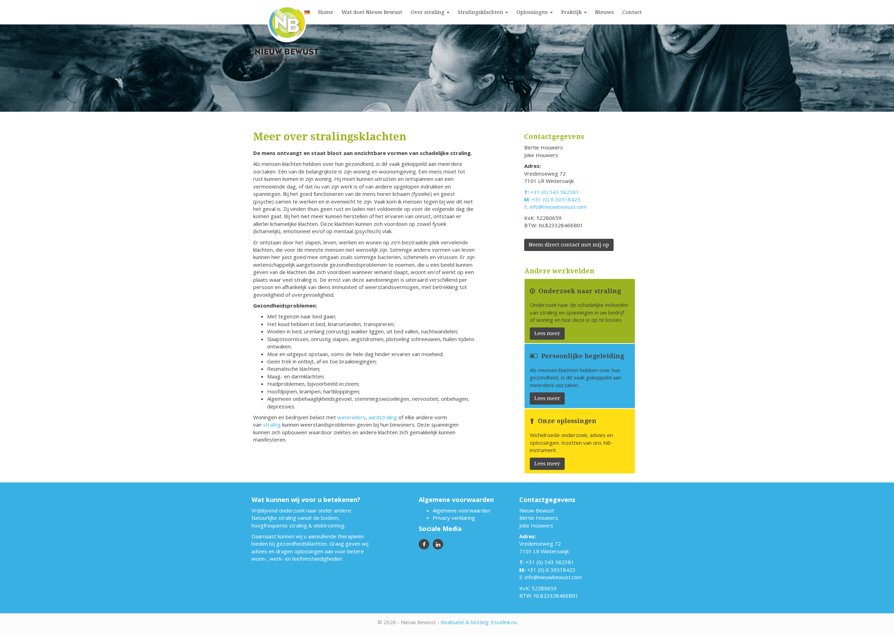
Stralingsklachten (481, 12)
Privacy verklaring (454, 517)
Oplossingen (532, 12)
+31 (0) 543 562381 (554, 192)
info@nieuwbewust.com (558, 206)
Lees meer (547, 333)
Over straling (428, 12)
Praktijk (572, 12)
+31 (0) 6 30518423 (556, 199)
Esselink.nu (504, 622)
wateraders (351, 417)
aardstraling (382, 417)
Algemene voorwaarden (461, 510)
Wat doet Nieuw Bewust (372, 12)
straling (272, 424)
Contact (632, 12)
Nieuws (604, 12)
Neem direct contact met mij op (569, 245)
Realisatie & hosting (465, 622)
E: (527, 206)
